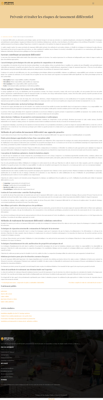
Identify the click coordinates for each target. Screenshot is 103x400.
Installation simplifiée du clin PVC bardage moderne (15, 313)
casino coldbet (5, 296)
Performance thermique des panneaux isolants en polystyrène (18, 318)
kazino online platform (7, 301)
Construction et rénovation (7, 36)
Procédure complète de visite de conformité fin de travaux (85, 282)
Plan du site (51, 399)
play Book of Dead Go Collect (9, 299)
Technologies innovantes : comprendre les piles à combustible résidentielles (23, 282)
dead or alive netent (6, 294)
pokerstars (4, 291)
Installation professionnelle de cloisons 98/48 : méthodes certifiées (19, 321)
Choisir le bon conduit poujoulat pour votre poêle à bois (16, 316)
